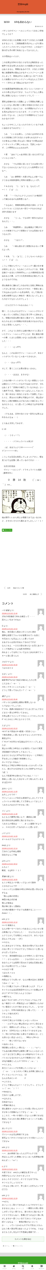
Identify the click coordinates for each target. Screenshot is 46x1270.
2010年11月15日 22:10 (9, 922)
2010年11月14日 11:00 (9, 791)
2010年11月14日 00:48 (9, 699)
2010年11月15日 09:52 (9, 864)
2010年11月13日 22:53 (9, 629)
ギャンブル (8, 530)
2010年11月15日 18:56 (9, 879)
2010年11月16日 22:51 (9, 1169)
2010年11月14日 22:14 (9, 848)
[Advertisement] (23, 557)
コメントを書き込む (23, 1239)
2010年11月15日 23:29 (9, 1131)
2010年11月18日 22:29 (9, 1198)
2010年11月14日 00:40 (9, 665)
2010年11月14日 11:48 (9, 814)
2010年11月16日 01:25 (9, 1150)
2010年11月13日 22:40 (9, 613)
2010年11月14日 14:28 (9, 836)
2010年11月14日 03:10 (9, 728)
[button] (41, 671)
